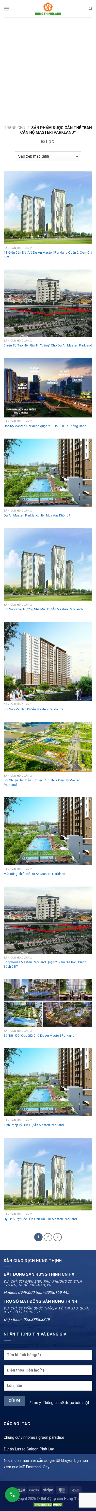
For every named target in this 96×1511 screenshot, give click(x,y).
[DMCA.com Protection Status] (48, 1504)
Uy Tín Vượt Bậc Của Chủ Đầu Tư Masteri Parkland (40, 1219)
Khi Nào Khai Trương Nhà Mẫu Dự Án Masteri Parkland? (43, 609)
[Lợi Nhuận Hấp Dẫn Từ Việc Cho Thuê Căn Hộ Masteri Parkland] (48, 747)
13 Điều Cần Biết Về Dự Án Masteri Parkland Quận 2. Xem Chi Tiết (48, 254)
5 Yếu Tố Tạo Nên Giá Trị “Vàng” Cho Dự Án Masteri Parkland (48, 345)
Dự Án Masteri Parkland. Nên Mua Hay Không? (37, 515)
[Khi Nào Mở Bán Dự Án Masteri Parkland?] (48, 661)
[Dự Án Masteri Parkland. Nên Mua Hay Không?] (48, 473)
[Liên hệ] (12, 1494)
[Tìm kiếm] (90, 8)
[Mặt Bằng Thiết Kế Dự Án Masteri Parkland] (48, 831)
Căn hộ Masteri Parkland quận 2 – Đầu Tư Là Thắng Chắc (45, 426)
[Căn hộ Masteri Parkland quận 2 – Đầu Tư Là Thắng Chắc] (48, 387)
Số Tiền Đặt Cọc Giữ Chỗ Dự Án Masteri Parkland (39, 1035)
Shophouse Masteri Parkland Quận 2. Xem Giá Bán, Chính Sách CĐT (45, 964)
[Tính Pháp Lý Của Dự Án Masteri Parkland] (48, 1082)
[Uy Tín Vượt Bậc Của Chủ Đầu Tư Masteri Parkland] (48, 1174)
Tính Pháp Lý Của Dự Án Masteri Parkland (34, 1125)
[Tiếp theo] (57, 1237)
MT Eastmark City (34, 1467)
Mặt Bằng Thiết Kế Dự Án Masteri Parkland (34, 874)
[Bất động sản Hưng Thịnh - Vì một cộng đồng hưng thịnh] (48, 8)
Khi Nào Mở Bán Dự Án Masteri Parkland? (33, 709)
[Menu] (7, 8)
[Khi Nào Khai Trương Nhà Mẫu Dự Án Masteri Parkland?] (48, 564)
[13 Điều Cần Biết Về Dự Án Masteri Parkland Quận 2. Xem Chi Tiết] (48, 207)
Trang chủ (14, 127)
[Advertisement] (48, 68)
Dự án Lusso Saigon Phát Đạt (29, 1449)
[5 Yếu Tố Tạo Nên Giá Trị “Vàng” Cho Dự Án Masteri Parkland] (48, 303)
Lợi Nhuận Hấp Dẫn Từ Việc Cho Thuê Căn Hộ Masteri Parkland (42, 782)
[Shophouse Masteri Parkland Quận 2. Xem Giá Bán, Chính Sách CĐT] (48, 920)
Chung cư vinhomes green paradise (34, 1437)
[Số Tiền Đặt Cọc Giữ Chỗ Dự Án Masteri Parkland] (48, 1003)
